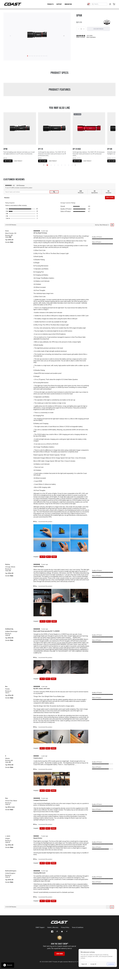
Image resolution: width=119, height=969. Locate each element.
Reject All (84, 964)
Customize (111, 964)
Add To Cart (8, 161)
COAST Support (40, 927)
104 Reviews (20, 185)
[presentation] (42, 531)
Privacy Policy (65, 927)
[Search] (93, 4)
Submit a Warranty (52, 927)
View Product (18, 161)
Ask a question (91, 37)
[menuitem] (104, 225)
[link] (80, 36)
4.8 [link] (88, 35)
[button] (43, 165)
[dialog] (98, 958)
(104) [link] (90, 35)
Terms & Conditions (77, 927)
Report (54, 556)
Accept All (93, 964)
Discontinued (98, 29)
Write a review (80, 37)
